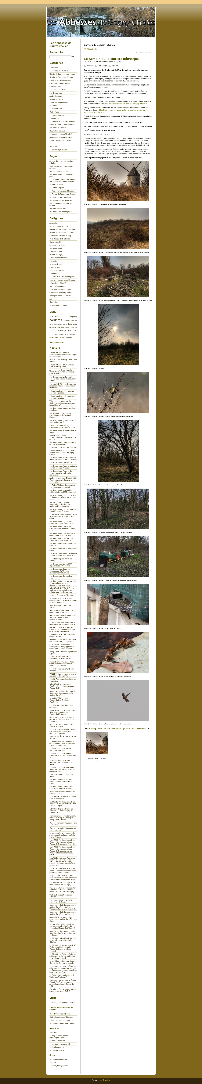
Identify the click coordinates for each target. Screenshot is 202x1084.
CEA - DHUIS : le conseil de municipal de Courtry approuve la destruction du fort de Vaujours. (61, 647)
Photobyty (53, 1063)
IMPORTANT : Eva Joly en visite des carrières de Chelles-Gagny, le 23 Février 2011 (62, 811)
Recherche (56, 52)
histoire (74, 327)
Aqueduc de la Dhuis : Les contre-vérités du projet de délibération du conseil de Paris (62, 769)
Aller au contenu (168, 2)
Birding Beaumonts (56, 1047)
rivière (51, 338)
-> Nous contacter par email (59, 1020)
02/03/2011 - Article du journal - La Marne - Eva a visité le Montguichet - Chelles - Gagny (63, 804)
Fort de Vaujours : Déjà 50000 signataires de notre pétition (60, 565)
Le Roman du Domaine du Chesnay (62, 194)
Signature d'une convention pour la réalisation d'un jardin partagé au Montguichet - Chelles (62, 818)
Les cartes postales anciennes (60, 197)
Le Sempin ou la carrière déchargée (111, 59)
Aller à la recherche (193, 2)
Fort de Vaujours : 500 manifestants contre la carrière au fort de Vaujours (63, 459)
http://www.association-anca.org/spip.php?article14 (128, 104)
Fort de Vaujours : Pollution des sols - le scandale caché (62, 421)
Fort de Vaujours (55, 93)
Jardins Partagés (55, 96)
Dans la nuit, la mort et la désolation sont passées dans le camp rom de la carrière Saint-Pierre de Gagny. (62, 890)
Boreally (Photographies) (58, 1066)
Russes (56, 338)
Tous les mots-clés (56, 342)
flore (70, 324)
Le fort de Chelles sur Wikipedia (61, 595)
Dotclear (106, 1080)
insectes (52, 331)
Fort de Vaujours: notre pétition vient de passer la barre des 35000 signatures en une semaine (62, 583)
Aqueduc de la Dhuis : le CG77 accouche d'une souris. (61, 749)
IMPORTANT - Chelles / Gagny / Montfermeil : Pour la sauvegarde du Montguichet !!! (63, 686)
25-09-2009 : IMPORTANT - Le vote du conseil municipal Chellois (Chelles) (62, 940)
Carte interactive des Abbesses (61, 1017)
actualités (53, 316)
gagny (75, 324)
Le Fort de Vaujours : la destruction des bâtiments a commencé (62, 486)
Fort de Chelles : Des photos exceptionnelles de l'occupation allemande (61, 415)
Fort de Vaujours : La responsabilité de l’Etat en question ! (62, 443)
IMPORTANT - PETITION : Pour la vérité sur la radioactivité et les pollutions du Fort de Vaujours (61, 590)
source (62, 338)
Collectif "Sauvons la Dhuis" (59, 1014)
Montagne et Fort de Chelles (60, 140)
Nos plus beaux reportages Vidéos (62, 212)
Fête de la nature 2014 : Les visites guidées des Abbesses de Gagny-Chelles (62, 453)
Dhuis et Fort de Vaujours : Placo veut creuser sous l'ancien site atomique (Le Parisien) (61, 664)
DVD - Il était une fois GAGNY (60, 171)
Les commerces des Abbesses (60, 200)
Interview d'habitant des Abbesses (62, 125)
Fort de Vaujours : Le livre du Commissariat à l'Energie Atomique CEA (62, 528)
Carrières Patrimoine (57, 1041)
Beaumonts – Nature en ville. (60, 1044)
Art (50, 144)
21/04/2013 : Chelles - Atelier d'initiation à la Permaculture (60, 658)
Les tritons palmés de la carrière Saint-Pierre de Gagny (61, 901)
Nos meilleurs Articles (57, 209)
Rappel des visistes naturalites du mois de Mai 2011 (62, 793)
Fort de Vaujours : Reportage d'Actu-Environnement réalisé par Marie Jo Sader (62, 497)
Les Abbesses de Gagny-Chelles (101, 22)
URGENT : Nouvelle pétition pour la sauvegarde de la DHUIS (62, 675)
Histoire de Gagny (56, 99)
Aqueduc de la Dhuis (57, 90)
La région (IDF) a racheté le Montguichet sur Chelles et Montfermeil (59, 700)
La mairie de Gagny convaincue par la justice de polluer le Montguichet (62, 623)
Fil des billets (92, 49)
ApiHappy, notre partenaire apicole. (62, 1003)
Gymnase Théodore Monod (59, 327)
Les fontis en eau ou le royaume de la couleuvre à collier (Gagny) (62, 884)
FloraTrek (53, 1033)
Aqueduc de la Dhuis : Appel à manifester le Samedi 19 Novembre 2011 (62, 755)
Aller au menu (180, 2)
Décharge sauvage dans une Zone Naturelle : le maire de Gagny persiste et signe (62, 617)
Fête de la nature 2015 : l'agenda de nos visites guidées (62, 397)
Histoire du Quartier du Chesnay (61, 77)
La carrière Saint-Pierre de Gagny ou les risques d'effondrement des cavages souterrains (63, 731)
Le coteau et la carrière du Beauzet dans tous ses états (62, 798)
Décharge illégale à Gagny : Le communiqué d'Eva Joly (61, 611)
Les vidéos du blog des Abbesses (61, 1023)
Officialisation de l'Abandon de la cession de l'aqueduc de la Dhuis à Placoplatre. (62, 719)
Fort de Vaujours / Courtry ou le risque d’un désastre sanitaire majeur (61, 781)
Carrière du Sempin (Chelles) (60, 137)
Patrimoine (53, 106)
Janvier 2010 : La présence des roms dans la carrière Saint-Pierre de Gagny (63, 919)
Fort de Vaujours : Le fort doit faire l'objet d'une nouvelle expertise (61, 788)
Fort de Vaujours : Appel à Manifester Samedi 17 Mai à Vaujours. (63, 467)
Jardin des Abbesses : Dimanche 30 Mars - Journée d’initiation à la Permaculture (62, 480)
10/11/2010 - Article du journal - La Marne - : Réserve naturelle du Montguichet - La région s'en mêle (62, 842)
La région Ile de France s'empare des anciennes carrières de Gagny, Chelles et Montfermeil (62, 743)
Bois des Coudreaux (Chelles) (60, 134)
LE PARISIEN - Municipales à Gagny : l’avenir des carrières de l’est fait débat (63, 516)
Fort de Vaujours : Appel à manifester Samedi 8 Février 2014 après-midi (63, 555)
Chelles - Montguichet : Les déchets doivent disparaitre (62, 829)
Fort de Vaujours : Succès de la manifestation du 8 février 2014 (61, 522)
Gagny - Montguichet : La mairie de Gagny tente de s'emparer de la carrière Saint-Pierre (62, 693)
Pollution (115, 66)
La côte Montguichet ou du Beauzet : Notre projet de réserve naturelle (63, 180)
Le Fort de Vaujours (56, 188)
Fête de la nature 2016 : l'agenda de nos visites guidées (62, 392)
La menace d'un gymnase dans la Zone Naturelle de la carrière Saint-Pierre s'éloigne (62, 835)
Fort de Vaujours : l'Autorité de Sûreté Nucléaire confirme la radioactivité (60, 473)
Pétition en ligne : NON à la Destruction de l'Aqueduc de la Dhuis (60, 762)
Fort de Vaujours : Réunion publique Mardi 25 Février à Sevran (62, 510)
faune (65, 324)
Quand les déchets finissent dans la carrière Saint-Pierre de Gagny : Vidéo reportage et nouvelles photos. (63, 907)
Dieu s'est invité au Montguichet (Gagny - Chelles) (61, 725)
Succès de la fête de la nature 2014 (62, 448)
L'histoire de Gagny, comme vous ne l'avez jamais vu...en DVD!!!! (62, 990)
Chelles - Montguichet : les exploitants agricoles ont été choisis (62, 426)
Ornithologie (102, 66)
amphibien (73, 317)
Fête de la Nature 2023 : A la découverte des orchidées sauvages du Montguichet (63, 355)
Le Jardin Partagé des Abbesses (61, 191)
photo (67, 334)
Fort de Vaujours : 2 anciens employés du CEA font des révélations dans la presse (59, 571)
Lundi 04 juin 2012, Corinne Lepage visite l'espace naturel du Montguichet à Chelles (63, 712)
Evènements (54, 118)
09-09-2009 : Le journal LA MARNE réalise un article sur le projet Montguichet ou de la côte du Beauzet (62, 948)
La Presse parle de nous (58, 71)
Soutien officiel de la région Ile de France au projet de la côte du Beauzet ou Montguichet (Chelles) (62, 926)
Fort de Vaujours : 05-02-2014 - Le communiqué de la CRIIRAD (62, 534)
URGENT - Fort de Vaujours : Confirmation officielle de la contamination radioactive (60, 504)
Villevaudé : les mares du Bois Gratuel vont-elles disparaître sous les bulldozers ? (62, 403)
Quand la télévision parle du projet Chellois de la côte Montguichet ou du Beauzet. (62, 933)
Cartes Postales (55, 112)
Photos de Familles (56, 115)
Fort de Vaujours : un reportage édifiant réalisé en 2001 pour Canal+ (63, 491)
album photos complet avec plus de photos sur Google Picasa (118, 729)
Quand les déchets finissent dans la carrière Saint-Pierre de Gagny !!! (62, 913)
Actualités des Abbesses (58, 102)
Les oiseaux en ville (56, 1050)
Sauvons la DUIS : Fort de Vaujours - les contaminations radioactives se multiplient (63, 386)
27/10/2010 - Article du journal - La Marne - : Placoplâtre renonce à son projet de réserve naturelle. (62, 871)
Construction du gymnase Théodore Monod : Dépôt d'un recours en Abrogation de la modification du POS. (62, 983)
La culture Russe (55, 109)
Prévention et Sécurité (57, 128)
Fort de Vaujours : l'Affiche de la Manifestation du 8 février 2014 (61, 539)
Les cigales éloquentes (58, 1059)
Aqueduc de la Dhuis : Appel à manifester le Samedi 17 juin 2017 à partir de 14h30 (62, 372)
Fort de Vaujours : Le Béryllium (60, 463)
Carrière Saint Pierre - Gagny (60, 80)
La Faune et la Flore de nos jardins (62, 121)
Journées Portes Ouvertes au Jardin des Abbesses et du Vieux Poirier (62, 641)
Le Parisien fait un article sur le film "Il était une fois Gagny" (62, 976)
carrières (90, 66)
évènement (58, 324)
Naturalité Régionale (57, 131)
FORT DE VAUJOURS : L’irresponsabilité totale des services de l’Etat (63, 437)
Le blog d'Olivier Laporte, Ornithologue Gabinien (58, 1037)
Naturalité (53, 147)
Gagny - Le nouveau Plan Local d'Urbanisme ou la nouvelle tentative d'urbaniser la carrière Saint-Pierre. (63, 878)
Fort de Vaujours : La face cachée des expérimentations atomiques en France (62, 379)
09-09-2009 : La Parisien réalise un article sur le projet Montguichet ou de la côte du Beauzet (62, 956)
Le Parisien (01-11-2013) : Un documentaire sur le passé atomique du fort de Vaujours (63, 600)
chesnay (67, 320)
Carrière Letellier (55, 87)
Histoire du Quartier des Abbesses (62, 74)
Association (53, 68)
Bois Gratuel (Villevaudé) (58, 150)
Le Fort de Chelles (56, 185)
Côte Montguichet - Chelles (59, 83)
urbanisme (68, 338)
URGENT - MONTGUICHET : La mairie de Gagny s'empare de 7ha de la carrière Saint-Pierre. (62, 629)
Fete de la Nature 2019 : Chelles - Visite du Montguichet (62, 366)
